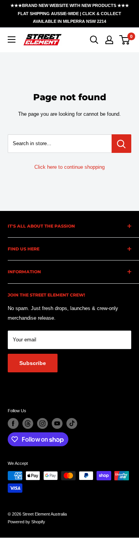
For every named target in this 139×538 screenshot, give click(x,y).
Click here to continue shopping (69, 167)
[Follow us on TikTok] (71, 423)
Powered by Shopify (26, 521)
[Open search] (94, 40)
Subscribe (32, 363)
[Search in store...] (121, 143)
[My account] (109, 40)
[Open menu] (11, 39)
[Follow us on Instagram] (42, 423)
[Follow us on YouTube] (57, 423)
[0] (125, 40)
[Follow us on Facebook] (13, 423)
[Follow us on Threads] (27, 423)
